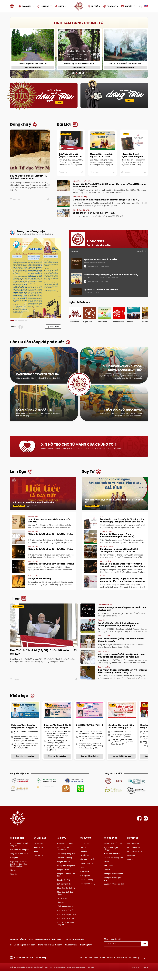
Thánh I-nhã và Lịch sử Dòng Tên (19, 844)
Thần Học (84, 847)
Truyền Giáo (85, 855)
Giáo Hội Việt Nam (134, 851)
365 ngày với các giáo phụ (112, 879)
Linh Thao (37, 851)
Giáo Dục (60, 902)
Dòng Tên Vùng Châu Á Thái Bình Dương (46, 939)
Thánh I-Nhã (38, 843)
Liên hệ (59, 102)
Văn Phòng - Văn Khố (65, 918)
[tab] (11, 208)
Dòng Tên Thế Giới (18, 939)
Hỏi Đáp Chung (139, 957)
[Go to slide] (73, 73)
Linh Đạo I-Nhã (39, 847)
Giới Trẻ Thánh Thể (64, 884)
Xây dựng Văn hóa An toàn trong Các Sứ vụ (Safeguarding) (18, 863)
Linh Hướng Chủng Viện (66, 853)
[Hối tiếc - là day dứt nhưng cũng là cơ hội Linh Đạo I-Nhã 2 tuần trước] (43, 493)
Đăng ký (129, 100)
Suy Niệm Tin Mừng (87, 883)
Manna (106, 861)
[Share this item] (48, 199)
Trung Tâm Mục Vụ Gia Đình (50, 945)
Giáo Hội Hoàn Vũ (134, 847)
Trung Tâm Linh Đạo (64, 843)
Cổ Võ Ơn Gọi (62, 898)
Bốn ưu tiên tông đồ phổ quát (37, 341)
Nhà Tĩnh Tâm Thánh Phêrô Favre (65, 848)
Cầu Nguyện (85, 875)
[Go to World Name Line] (113, 781)
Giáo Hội (83, 957)
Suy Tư (88, 471)
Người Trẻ (111, 957)
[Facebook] (139, 818)
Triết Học (83, 851)
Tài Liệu (102, 957)
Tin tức (15, 598)
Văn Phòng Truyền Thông (67, 914)
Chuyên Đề (84, 871)
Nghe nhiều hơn (78, 302)
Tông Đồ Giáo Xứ (63, 861)
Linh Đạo (18, 471)
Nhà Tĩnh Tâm (71, 945)
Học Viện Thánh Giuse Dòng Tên (65, 923)
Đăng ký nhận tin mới (112, 939)
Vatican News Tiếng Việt (113, 858)
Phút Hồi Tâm (39, 855)
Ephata (107, 870)
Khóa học (19, 695)
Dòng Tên (13, 874)
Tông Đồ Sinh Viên (64, 880)
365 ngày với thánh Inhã (113, 874)
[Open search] (140, 6)
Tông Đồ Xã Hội (63, 870)
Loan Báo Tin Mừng (64, 858)
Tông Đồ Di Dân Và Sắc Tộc (66, 875)
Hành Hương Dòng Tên (65, 906)
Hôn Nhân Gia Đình (87, 863)
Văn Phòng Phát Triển (65, 910)
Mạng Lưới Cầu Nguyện (66, 866)
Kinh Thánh (84, 843)
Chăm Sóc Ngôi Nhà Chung (65, 893)
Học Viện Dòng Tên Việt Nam (22, 945)
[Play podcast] (85, 266)
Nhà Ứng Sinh (86, 945)
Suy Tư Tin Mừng (86, 879)
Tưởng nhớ (14, 858)
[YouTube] (146, 818)
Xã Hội (82, 867)
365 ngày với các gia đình (114, 884)
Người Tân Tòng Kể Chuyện (111, 848)
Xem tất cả (141, 251)
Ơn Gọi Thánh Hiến (87, 859)
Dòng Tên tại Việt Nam (19, 853)
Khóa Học (131, 859)
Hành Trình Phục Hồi (111, 853)
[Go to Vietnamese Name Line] (19, 780)
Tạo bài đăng (40, 958)
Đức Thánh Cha (133, 843)
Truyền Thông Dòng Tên (113, 843)
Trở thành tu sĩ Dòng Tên (19, 849)
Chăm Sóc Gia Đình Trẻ (66, 888)
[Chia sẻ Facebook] (21, 327)
